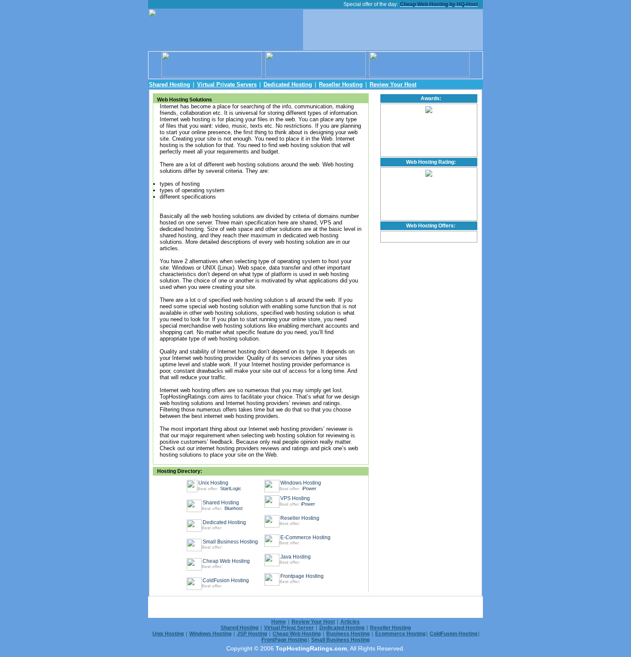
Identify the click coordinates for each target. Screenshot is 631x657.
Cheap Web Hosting (226, 561)
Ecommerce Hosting (400, 634)
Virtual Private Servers (227, 84)
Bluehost (233, 508)
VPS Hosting (295, 498)
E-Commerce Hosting (305, 537)
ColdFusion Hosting (226, 580)
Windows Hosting (300, 483)
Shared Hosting (169, 84)
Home (278, 622)
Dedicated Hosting (288, 84)
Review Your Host (393, 84)
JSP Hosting (252, 634)
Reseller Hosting (341, 84)
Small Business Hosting (230, 542)
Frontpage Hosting (302, 576)
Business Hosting (348, 634)
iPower (309, 488)
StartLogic (230, 488)
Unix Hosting (213, 483)
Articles (350, 622)
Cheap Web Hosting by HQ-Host (439, 4)
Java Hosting (295, 557)
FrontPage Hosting (284, 640)
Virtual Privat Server (289, 628)
